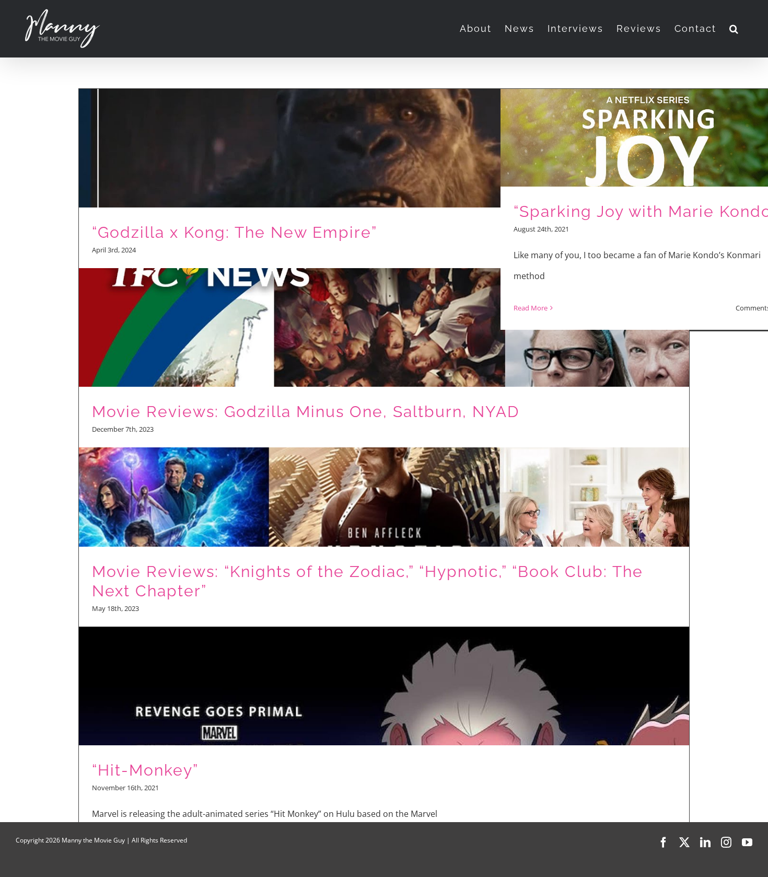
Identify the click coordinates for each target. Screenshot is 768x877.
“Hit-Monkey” (145, 770)
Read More (531, 308)
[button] (734, 29)
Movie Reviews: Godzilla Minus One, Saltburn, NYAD (305, 411)
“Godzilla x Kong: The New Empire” (234, 232)
